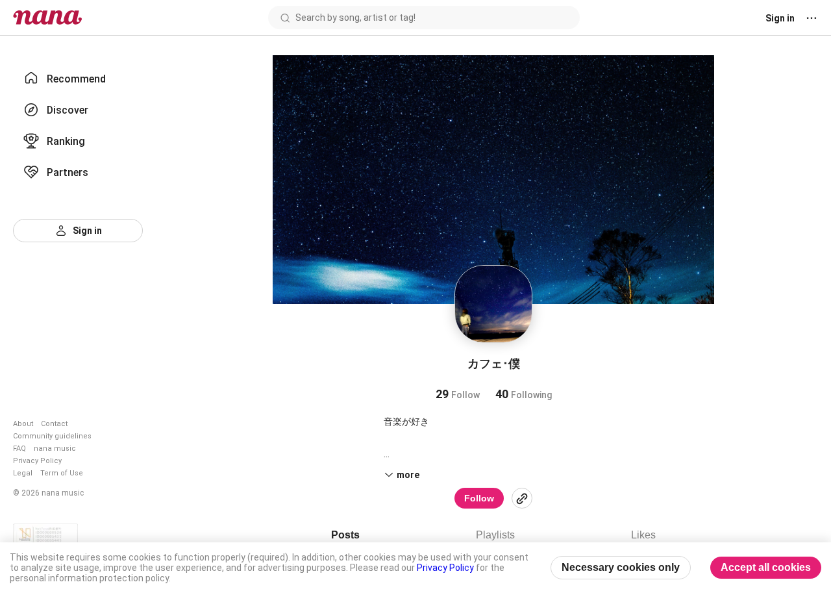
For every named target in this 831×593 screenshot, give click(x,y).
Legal (22, 473)
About (23, 424)
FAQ (19, 448)
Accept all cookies (766, 567)
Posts (345, 534)
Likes (643, 534)
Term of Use (61, 473)
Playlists (495, 534)
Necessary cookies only (621, 567)
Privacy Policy (37, 461)
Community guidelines (52, 436)
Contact (54, 424)
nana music (55, 448)
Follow (479, 498)
